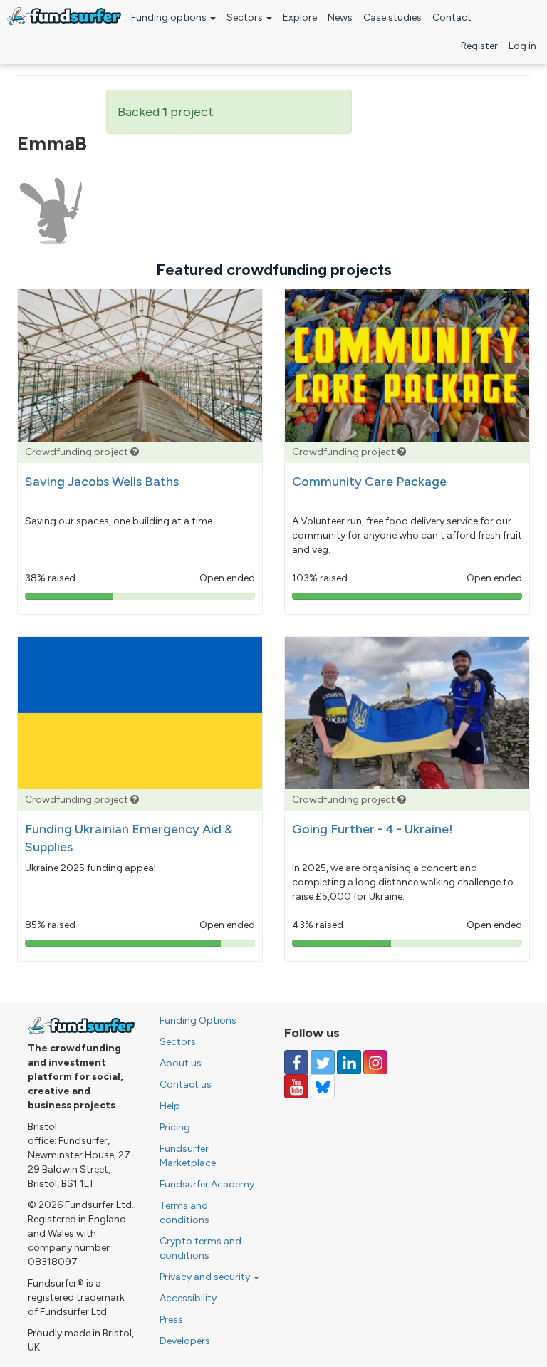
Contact (452, 17)
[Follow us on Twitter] (323, 1062)
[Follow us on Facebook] (296, 1062)
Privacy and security (206, 1277)
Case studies (392, 17)
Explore (300, 17)
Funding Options (198, 1020)
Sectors (245, 17)
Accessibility (188, 1298)
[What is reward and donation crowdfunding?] (134, 452)
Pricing (175, 1127)
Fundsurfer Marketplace (188, 1156)
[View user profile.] (51, 211)
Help (170, 1106)
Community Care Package (369, 481)
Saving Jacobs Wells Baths (102, 481)
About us (181, 1063)
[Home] (64, 16)
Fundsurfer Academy (207, 1184)
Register (479, 46)
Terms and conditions (184, 1213)
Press (171, 1320)
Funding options (170, 17)
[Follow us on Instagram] (375, 1062)
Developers (185, 1341)
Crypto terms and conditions (200, 1248)
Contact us (186, 1084)
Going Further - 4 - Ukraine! (372, 829)
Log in (522, 46)
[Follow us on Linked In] (349, 1062)
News (340, 17)
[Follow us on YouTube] (296, 1086)
